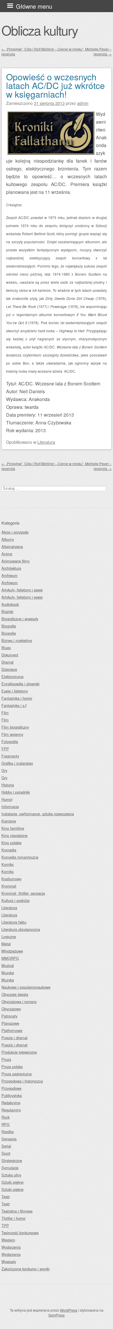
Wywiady (8, 1261)
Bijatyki (7, 611)
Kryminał (8, 886)
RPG (5, 1124)
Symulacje (10, 1167)
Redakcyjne (10, 1102)
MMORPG (10, 958)
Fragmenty (10, 756)
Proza (6, 1059)
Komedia (8, 850)
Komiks (7, 864)
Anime (6, 553)
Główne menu (34, 6)
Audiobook (10, 604)
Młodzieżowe (12, 951)
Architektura (11, 568)
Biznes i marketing (16, 640)
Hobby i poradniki (15, 792)
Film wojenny (12, 734)
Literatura (46, 442)
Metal (6, 943)
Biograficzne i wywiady (19, 618)
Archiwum (9, 575)
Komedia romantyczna (19, 857)
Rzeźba (7, 1131)
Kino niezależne (14, 835)
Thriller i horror (13, 1218)
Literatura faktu (13, 922)
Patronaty (9, 1016)
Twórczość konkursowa (20, 1232)
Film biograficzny (15, 727)
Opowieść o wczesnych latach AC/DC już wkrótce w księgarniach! (55, 85)
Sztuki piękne (12, 1182)
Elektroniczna (12, 676)
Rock (5, 1117)
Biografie (8, 626)
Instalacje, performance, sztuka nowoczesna (37, 813)
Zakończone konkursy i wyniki (25, 1269)
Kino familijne (12, 828)
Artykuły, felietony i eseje (22, 590)
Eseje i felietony (14, 691)
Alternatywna (12, 546)
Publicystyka (11, 1095)
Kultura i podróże (15, 900)
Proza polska (12, 1066)
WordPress (68, 1310)
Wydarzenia (11, 1247)
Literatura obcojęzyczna (20, 929)
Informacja (10, 806)
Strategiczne (11, 1160)
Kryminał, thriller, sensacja (23, 893)
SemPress (56, 1315)
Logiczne (8, 936)
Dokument (9, 655)
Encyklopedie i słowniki (20, 683)
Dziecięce (9, 669)
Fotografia (9, 741)
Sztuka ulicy (11, 1175)
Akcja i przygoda (14, 532)
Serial (6, 1146)
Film (5, 712)
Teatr (5, 1196)
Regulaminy (11, 1110)
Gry (4, 770)
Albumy (7, 539)
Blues (6, 647)
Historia (7, 785)
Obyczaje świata (14, 994)
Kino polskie (11, 842)
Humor (6, 799)
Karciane (8, 821)
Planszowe (10, 1023)
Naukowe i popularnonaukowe (25, 987)
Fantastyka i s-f (14, 705)
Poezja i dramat (14, 1037)
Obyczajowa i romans (19, 1001)
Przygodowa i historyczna (22, 1081)
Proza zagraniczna (16, 1073)
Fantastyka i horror (16, 698)
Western (8, 1240)
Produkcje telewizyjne (19, 1052)
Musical (7, 965)
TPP (5, 1225)
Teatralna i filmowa (16, 1211)
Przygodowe (11, 1088)
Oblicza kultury (39, 30)
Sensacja (9, 1138)
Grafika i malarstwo (17, 763)
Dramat (7, 662)
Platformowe (11, 1030)
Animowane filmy (15, 561)
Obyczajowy (11, 1008)
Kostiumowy (11, 878)
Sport (5, 1153)
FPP (5, 748)
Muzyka (7, 972)
